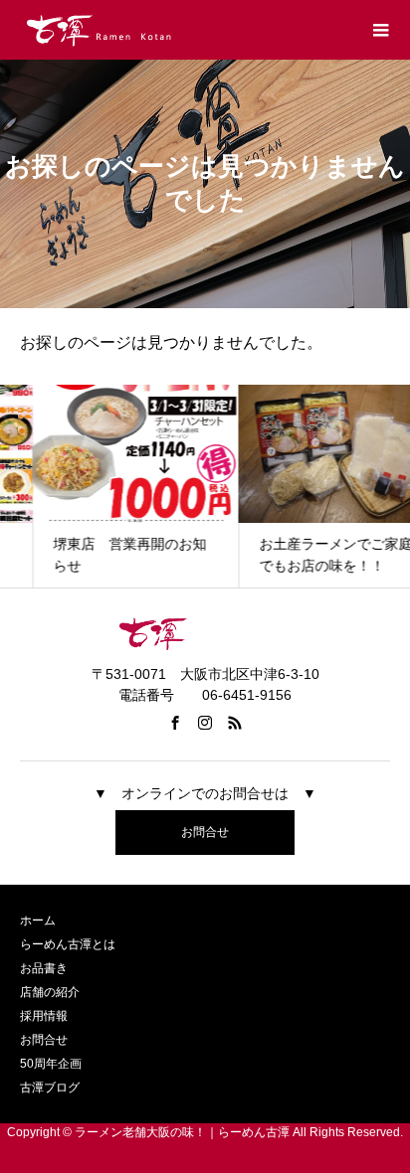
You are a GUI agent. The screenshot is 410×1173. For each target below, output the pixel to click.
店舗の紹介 (50, 992)
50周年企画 (51, 1064)
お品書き (44, 968)
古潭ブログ (50, 1087)
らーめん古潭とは (67, 944)
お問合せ (205, 832)
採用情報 (44, 1016)
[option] (103, 486)
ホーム (38, 920)
